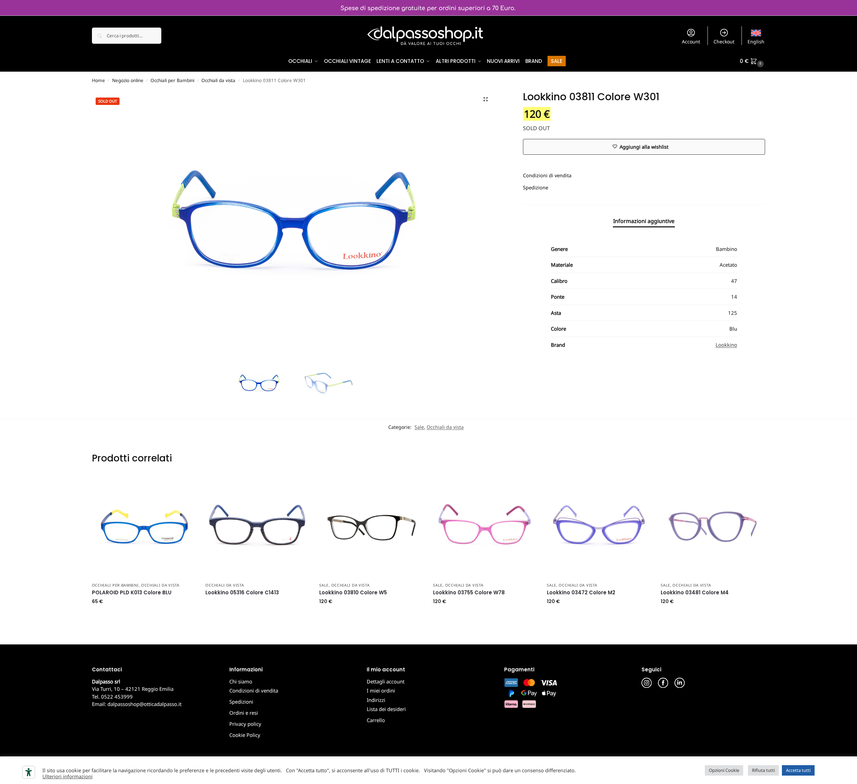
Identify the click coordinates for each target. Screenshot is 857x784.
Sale (419, 427)
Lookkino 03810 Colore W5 (353, 592)
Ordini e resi (243, 712)
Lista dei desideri (386, 709)
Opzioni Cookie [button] (724, 770)
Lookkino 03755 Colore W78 (469, 592)
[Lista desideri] (185, 485)
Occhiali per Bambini (172, 80)
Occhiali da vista (218, 80)
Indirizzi (376, 700)
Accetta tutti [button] (798, 770)
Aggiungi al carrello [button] (143, 615)
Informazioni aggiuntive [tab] (643, 221)
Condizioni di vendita (547, 175)
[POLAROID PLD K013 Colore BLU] (144, 526)
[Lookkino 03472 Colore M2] (599, 526)
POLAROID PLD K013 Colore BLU (131, 592)
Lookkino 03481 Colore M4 (695, 592)
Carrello (376, 720)
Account (691, 41)
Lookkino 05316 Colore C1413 (242, 592)
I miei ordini (381, 690)
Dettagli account (385, 681)
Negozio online (127, 80)
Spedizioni (241, 701)
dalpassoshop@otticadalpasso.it (144, 704)
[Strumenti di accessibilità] (28, 772)
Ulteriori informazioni (67, 776)
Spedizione (535, 187)
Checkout (724, 41)
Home (98, 80)
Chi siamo (240, 681)
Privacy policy (245, 723)
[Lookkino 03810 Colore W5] (371, 526)
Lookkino (726, 344)
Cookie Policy (244, 735)
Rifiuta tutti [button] (763, 770)
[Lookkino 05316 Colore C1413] (257, 526)
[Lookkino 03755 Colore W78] (485, 526)
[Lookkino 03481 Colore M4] (712, 526)
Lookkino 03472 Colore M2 (581, 592)
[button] (752, 61)
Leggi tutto (257, 604)
